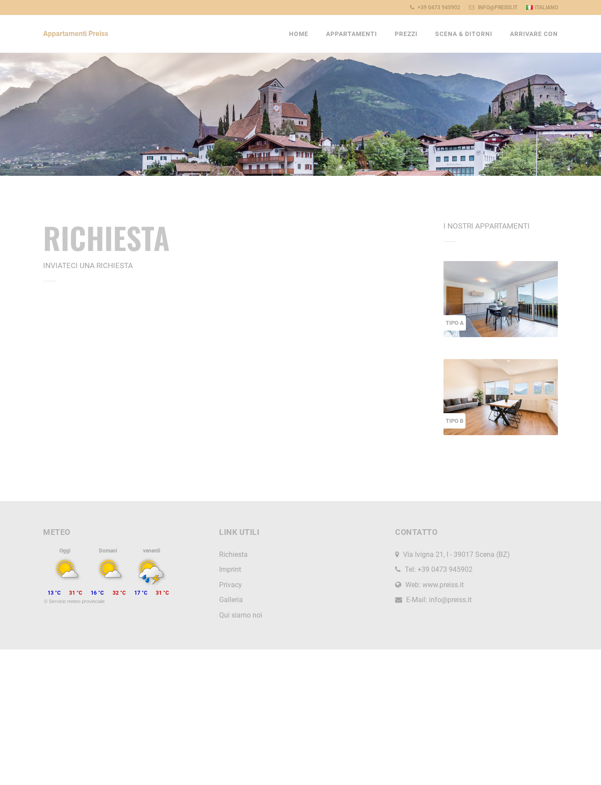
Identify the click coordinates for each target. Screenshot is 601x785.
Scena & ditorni (463, 33)
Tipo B (454, 421)
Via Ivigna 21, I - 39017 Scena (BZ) (456, 554)
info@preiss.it (496, 7)
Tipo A (455, 323)
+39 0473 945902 (438, 7)
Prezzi (406, 33)
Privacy (230, 585)
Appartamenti (351, 33)
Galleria (231, 600)
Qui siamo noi (240, 615)
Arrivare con (534, 33)
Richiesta (233, 554)
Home (298, 33)
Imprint (230, 569)
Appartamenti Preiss (75, 33)
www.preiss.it (443, 585)
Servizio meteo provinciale (77, 601)
